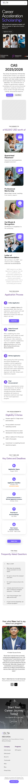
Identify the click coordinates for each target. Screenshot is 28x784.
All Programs (18, 750)
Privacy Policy (7, 770)
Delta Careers (12, 75)
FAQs (5, 763)
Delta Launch (7, 753)
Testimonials (7, 760)
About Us (6, 757)
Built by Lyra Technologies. (6, 740)
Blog (5, 767)
